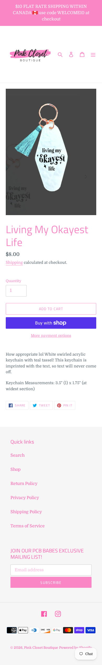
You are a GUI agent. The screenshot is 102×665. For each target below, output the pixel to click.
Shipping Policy (26, 512)
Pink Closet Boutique (41, 648)
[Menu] (93, 54)
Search (17, 455)
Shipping (14, 262)
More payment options (51, 335)
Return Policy (23, 483)
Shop (15, 469)
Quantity (13, 281)
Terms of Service (27, 526)
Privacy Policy (24, 497)
